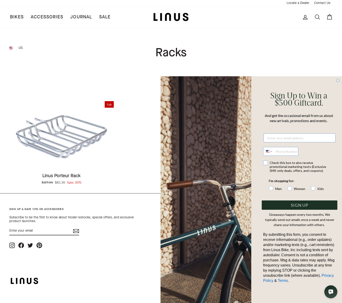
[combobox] (268, 151)
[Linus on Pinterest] (39, 245)
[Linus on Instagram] (12, 245)
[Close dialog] (337, 80)
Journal (81, 17)
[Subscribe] (76, 231)
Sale (105, 17)
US (21, 48)
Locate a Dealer (298, 3)
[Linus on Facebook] (21, 245)
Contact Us (322, 3)
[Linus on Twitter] (30, 245)
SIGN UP (299, 205)
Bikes (17, 17)
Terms (283, 281)
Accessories (47, 17)
